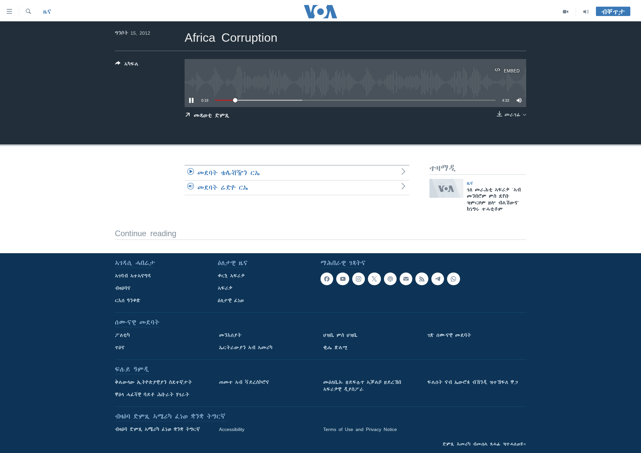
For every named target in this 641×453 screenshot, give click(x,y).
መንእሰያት (230, 335)
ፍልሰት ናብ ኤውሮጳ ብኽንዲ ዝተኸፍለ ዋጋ (472, 382)
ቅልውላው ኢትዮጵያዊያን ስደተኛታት (153, 382)
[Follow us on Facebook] (326, 279)
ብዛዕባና (123, 288)
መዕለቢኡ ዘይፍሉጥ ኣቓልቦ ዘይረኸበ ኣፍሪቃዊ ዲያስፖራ (362, 385)
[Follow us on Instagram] (358, 279)
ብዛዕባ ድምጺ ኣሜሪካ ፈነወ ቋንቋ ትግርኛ (157, 429)
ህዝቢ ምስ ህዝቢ (340, 335)
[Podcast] (390, 279)
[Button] (127, 65)
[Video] (566, 12)
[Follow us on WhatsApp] (453, 279)
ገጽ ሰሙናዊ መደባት (449, 335)
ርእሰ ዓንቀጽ (128, 301)
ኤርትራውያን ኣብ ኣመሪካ (245, 348)
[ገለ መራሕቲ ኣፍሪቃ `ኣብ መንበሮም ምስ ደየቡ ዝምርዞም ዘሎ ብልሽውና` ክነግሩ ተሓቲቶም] (446, 188)
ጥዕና (120, 348)
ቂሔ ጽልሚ (335, 348)
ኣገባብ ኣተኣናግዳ (133, 276)
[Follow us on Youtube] (342, 279)
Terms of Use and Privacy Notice (360, 429)
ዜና (47, 11)
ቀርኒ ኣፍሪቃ (231, 276)
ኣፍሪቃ (225, 288)
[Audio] (586, 12)
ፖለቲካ (122, 335)
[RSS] (421, 279)
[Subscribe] (406, 279)
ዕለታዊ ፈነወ (231, 301)
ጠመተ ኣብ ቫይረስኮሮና (244, 382)
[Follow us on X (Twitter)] (374, 279)
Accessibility (231, 429)
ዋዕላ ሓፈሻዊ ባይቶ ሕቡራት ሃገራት (152, 395)
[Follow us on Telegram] (437, 279)
